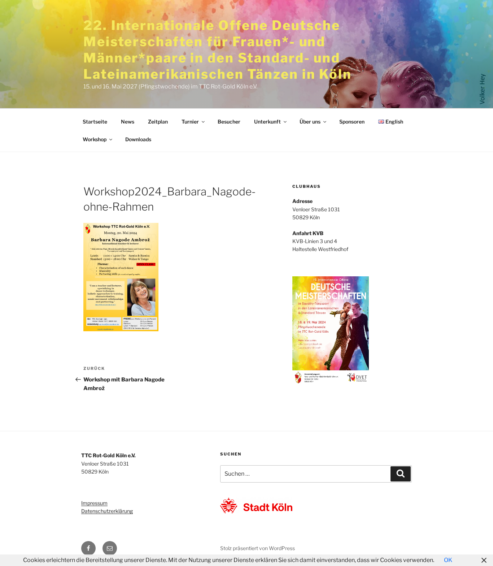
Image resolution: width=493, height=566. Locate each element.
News (127, 121)
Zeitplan (158, 121)
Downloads (138, 139)
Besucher (229, 121)
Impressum (94, 503)
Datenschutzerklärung (107, 511)
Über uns (310, 121)
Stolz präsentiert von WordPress (257, 548)
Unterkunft (267, 121)
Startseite (95, 121)
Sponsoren (352, 121)
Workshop (94, 139)
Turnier (190, 121)
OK (448, 560)
